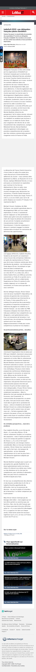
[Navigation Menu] (3, 12)
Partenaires (21, 624)
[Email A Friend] (1, 60)
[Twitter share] (1, 51)
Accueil (3, 16)
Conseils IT (12, 629)
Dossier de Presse (25, 626)
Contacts (18, 618)
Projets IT (4, 631)
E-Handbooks (5, 629)
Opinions (18, 629)
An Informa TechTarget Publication (18, 8)
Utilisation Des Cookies (7, 620)
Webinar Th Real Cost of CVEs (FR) (13, 533)
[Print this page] (1, 57)
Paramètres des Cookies (18, 665)
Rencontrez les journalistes (8, 618)
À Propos (4, 616)
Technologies (29, 624)
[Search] (33, 12)
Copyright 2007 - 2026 (8, 664)
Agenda (4, 626)
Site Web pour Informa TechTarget (10, 624)
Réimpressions (17, 620)
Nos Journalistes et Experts (13, 626)
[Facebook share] (1, 47)
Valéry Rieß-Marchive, (10, 44)
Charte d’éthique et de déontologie (16, 616)
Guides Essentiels (26, 629)
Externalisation (10, 16)
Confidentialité (6, 665)
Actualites (7, 25)
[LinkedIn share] (1, 54)
